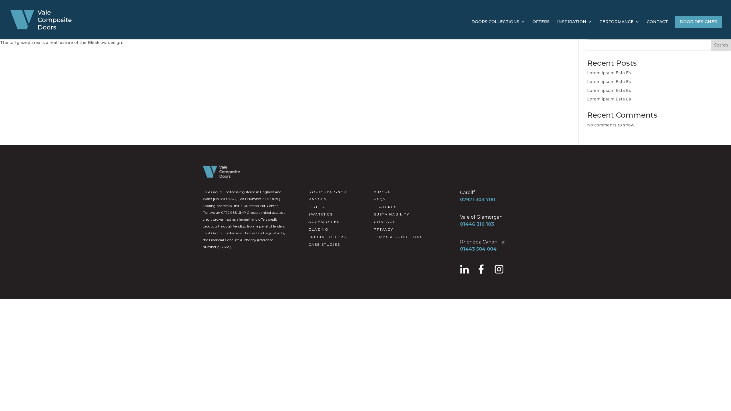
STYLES (316, 207)
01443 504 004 (478, 249)
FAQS (380, 199)
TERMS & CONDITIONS (398, 237)
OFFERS (541, 22)
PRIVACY (383, 229)
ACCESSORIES (324, 221)
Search (721, 45)
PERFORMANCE (616, 22)
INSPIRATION (571, 22)
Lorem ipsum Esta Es (609, 72)
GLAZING (318, 229)
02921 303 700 (477, 199)
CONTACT (657, 22)
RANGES (317, 199)
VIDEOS (382, 192)
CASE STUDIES (324, 244)
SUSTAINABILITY (391, 214)
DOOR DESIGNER (698, 21)
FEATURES (385, 207)
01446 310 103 (477, 224)
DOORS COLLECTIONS (495, 22)
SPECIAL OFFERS (327, 237)
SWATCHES (320, 214)
